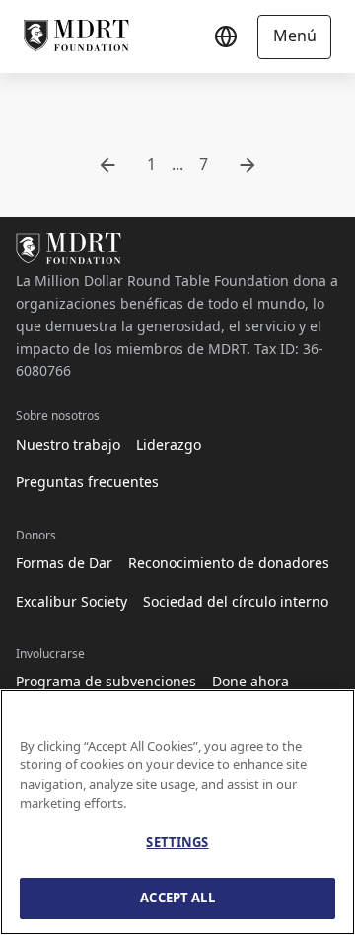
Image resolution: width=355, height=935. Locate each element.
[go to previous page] (107, 165)
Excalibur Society (71, 601)
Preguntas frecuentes (87, 481)
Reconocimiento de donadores (228, 562)
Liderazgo (168, 444)
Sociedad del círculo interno (235, 601)
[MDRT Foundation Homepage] (76, 36)
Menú (295, 35)
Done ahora (250, 681)
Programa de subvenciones (106, 681)
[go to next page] (247, 165)
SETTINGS (177, 842)
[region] (177, 812)
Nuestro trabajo (68, 444)
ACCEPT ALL (177, 897)
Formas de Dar (64, 562)
